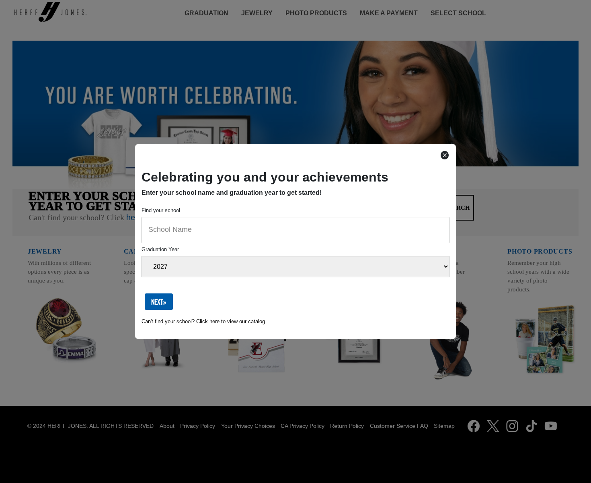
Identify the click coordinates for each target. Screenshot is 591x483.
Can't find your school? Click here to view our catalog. (204, 321)
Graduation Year (160, 249)
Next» (158, 302)
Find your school (161, 210)
